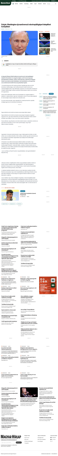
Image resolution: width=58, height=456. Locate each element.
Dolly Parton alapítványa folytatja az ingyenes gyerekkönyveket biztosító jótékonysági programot (54, 37)
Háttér (31, 3)
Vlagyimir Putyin (5, 203)
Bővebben (48, 115)
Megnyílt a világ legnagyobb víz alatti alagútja (54, 43)
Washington (19, 203)
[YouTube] (53, 0)
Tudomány (43, 45)
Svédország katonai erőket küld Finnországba (53, 50)
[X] (55, 0)
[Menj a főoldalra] (5, 3)
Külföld (21, 3)
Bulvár (44, 3)
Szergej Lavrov (12, 203)
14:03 (41, 110)
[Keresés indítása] (55, 3)
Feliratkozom (19, 442)
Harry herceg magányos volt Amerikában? (48, 108)
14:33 (41, 104)
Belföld (16, 3)
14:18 (41, 107)
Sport (35, 3)
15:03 (41, 96)
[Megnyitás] (13, 4)
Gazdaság (26, 3)
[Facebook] (52, 0)
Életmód (39, 3)
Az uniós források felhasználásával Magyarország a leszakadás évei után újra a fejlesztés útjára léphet (49, 111)
